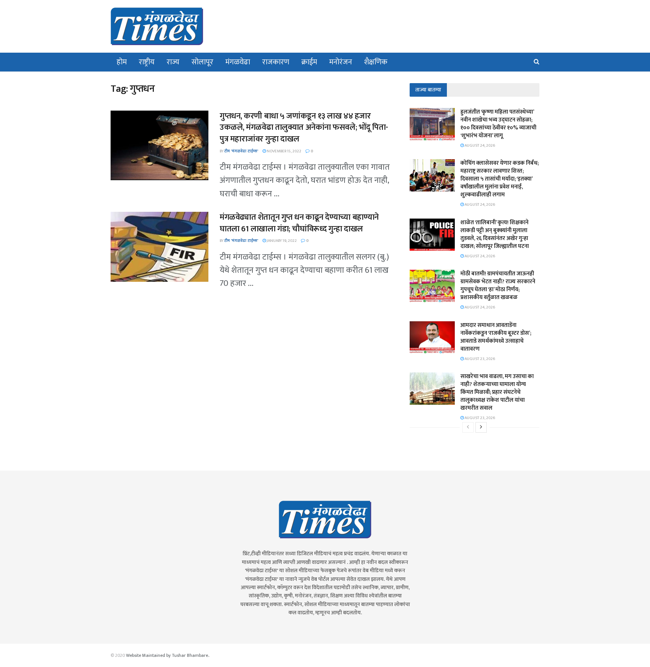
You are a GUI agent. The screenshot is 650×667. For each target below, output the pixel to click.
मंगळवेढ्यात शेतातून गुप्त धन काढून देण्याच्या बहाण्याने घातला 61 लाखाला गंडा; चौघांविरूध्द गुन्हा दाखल (299, 223)
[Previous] (468, 427)
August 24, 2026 (479, 145)
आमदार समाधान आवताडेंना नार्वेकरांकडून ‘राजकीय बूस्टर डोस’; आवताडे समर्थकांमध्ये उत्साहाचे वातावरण (495, 337)
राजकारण (275, 62)
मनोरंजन (340, 62)
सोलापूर (202, 62)
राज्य (173, 62)
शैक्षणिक (375, 62)
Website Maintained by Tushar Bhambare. (167, 655)
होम (122, 62)
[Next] (481, 427)
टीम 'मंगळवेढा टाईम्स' (241, 151)
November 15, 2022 (283, 151)
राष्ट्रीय (147, 62)
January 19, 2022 (281, 240)
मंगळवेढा (237, 62)
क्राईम (309, 62)
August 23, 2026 (479, 359)
